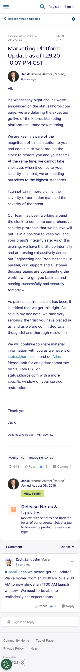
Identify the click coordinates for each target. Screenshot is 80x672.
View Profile (32, 494)
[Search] (42, 6)
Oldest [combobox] (67, 547)
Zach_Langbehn (28, 559)
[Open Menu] (73, 19)
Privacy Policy (13, 648)
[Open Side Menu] (6, 6)
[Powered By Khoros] (40, 661)
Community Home (16, 640)
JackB (25, 74)
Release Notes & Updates (24, 18)
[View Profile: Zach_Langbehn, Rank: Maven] (9, 561)
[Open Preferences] (6, 664)
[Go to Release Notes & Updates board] (13, 509)
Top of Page (45, 640)
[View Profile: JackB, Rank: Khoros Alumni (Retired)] (13, 76)
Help (33, 648)
